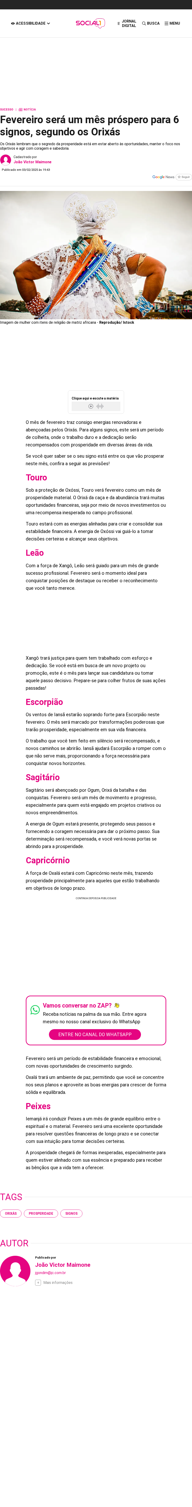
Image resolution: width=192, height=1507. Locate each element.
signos (71, 1213)
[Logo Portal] (90, 23)
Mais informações (58, 1282)
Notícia (27, 109)
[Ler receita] (91, 406)
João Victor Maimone (33, 162)
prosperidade (41, 1213)
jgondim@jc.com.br (50, 1273)
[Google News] (172, 177)
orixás (11, 1213)
